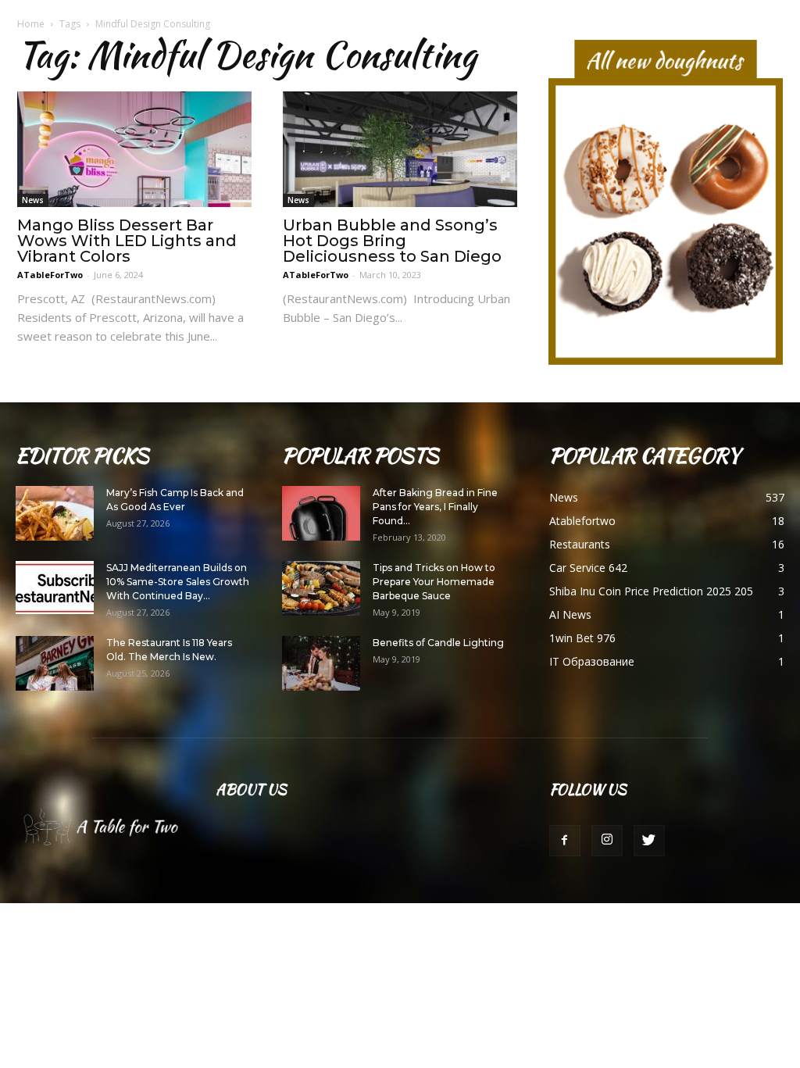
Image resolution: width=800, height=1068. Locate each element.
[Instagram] (607, 840)
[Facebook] (564, 840)
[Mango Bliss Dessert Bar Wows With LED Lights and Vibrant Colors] (134, 149)
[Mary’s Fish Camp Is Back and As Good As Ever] (55, 513)
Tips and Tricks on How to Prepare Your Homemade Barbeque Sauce (434, 582)
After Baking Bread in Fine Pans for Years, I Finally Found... (435, 507)
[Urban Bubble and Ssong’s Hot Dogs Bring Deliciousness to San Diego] (400, 149)
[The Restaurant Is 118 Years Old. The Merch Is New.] (55, 663)
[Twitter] (649, 840)
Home (31, 23)
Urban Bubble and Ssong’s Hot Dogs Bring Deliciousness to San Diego (392, 241)
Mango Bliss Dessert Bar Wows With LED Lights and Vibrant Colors (127, 241)
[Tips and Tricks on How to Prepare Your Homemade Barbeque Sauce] (321, 588)
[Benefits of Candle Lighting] (321, 663)
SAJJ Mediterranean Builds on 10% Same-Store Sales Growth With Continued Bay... (177, 582)
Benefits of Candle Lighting (438, 642)
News (33, 200)
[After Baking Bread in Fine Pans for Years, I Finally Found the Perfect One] (321, 513)
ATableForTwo (50, 274)
